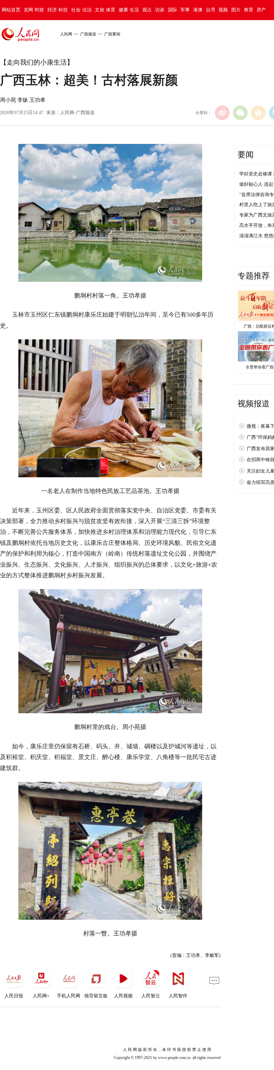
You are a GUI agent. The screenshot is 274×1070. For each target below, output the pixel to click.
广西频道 (88, 34)
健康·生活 (129, 9)
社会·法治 (81, 9)
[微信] (240, 112)
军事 (185, 9)
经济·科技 (57, 9)
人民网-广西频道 (77, 112)
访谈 (159, 9)
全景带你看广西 (260, 367)
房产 (261, 9)
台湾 (210, 9)
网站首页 (11, 9)
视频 (223, 9)
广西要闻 (112, 34)
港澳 (197, 9)
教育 (248, 9)
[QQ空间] (258, 112)
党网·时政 (34, 9)
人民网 (66, 34)
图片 (236, 9)
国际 (172, 9)
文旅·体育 (105, 9)
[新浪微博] (222, 112)
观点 (147, 9)
